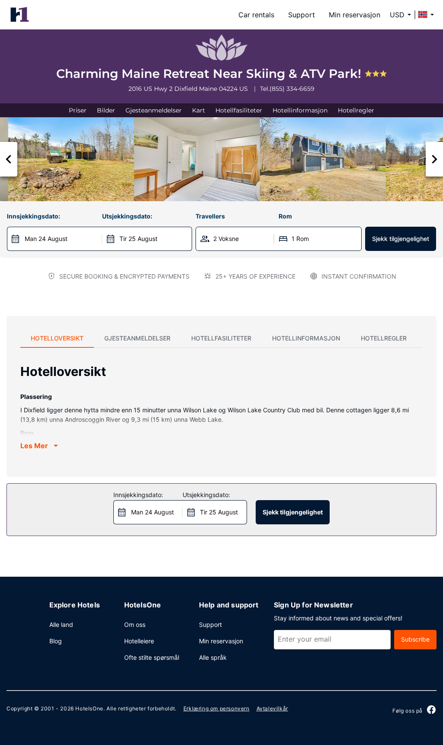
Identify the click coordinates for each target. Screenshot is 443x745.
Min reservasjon (354, 14)
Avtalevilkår (272, 708)
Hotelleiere (139, 641)
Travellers (210, 216)
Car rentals (256, 14)
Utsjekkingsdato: (127, 216)
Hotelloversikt (57, 338)
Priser (78, 110)
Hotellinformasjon (300, 110)
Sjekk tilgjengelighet (400, 238)
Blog (55, 641)
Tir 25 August (138, 238)
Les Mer (34, 445)
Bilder (106, 110)
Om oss (134, 624)
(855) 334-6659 (292, 89)
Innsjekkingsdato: (33, 216)
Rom (285, 216)
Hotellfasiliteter (238, 110)
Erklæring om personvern (216, 708)
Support (301, 14)
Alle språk (213, 657)
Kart (198, 110)
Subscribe (415, 639)
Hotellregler (356, 110)
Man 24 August (46, 238)
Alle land (61, 624)
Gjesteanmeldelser (153, 110)
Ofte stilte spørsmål (151, 657)
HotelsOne (89, 708)
